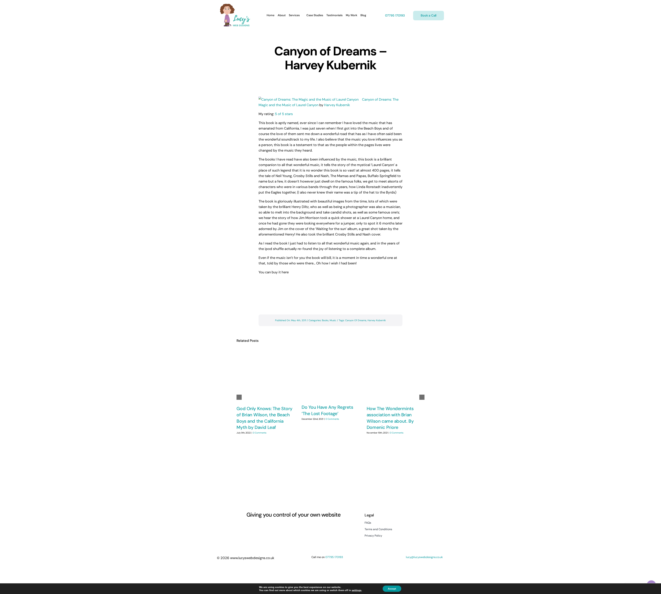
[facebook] (247, 525)
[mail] (272, 525)
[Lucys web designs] (235, 5)
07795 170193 (394, 15)
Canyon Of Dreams (355, 320)
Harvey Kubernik (337, 105)
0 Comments (259, 432)
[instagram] (254, 525)
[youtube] (260, 525)
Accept (392, 588)
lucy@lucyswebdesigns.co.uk (424, 557)
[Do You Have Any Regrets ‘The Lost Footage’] (330, 374)
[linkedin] (266, 525)
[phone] (278, 525)
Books (325, 320)
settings (356, 590)
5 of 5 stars (284, 114)
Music (333, 320)
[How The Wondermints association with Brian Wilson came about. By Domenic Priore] (395, 375)
